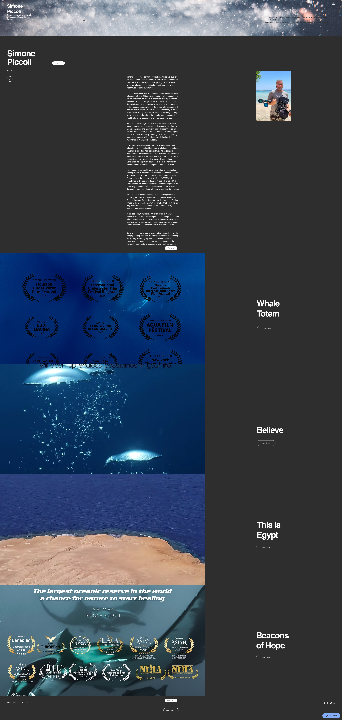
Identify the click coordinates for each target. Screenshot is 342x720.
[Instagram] (324, 703)
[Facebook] (328, 703)
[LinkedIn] (334, 703)
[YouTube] (331, 703)
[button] (333, 4)
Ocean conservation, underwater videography (19, 17)
